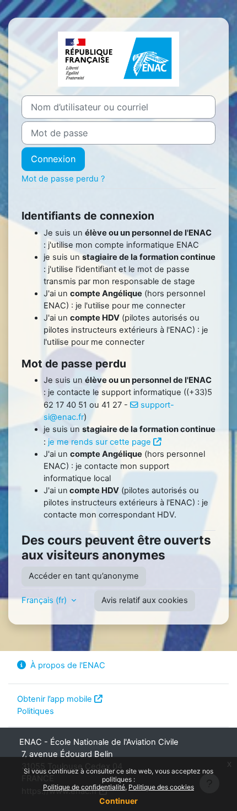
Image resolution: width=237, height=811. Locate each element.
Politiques (35, 711)
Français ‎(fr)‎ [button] (45, 600)
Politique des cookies (161, 787)
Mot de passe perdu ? (63, 179)
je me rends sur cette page (99, 442)
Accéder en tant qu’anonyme (84, 576)
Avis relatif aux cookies (144, 600)
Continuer (118, 800)
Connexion (53, 158)
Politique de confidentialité (84, 787)
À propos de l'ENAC (67, 665)
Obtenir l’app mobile (54, 699)
